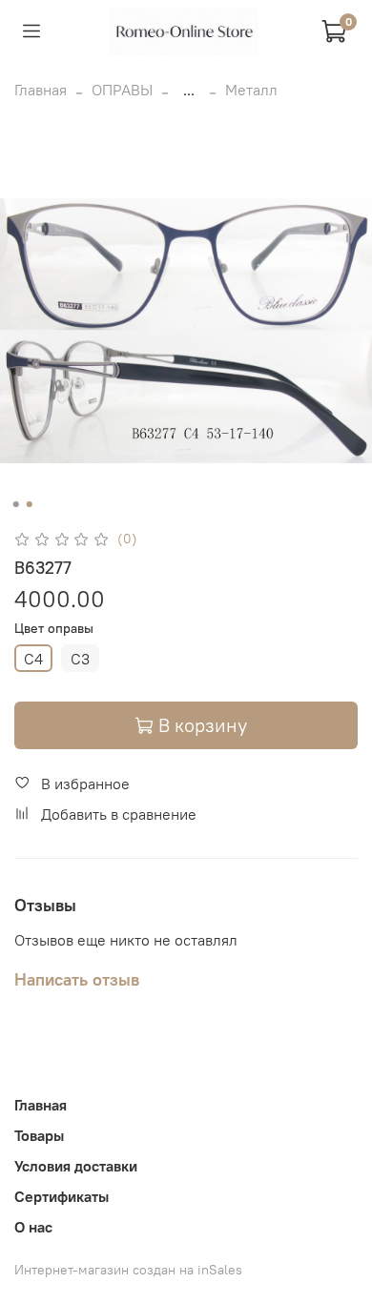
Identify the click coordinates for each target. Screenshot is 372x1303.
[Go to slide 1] (16, 504)
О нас (33, 1226)
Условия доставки (75, 1165)
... (189, 89)
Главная (40, 89)
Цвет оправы (53, 629)
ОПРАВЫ (122, 89)
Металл (251, 89)
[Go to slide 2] (29, 504)
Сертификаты (61, 1196)
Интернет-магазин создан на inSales (128, 1269)
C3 (80, 658)
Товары (39, 1135)
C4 (33, 658)
